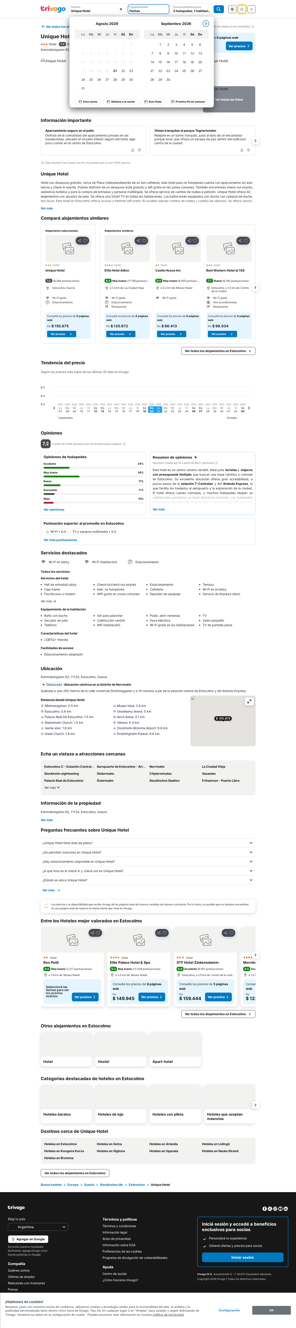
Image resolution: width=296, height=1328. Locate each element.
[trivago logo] (53, 9)
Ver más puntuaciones (60, 540)
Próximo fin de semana (190, 101)
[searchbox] (97, 11)
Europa (72, 1184)
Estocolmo (137, 1184)
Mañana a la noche (123, 101)
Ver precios (237, 46)
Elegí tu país (16, 1219)
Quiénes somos (19, 1270)
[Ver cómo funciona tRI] (124, 444)
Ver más (47, 208)
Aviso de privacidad (117, 1238)
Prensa (13, 1289)
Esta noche (90, 101)
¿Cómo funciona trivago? (120, 1280)
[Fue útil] (133, 150)
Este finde (155, 101)
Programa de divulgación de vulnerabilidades (135, 1258)
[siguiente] (206, 23)
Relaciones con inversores (26, 1283)
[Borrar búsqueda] (121, 9)
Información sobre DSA (119, 1245)
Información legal (115, 1232)
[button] (97, 9)
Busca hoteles (51, 1184)
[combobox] (97, 9)
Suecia (89, 1184)
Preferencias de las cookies (122, 1251)
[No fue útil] (139, 150)
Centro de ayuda (115, 1273)
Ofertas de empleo (21, 1277)
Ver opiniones (54, 509)
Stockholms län (111, 1184)
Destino (75, 7)
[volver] (54, 408)
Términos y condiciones (119, 1226)
